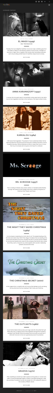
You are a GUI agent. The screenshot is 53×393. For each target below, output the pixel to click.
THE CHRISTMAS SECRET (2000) (26, 280)
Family (32, 224)
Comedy (31, 38)
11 (30, 390)
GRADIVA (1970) (26, 371)
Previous (19, 390)
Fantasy (32, 179)
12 (32, 390)
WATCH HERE (26, 57)
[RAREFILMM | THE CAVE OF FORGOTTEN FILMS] (6, 5)
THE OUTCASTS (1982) (27, 324)
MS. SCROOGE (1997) (27, 182)
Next (35, 390)
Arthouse (31, 89)
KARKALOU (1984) (26, 135)
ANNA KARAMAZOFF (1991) (26, 91)
